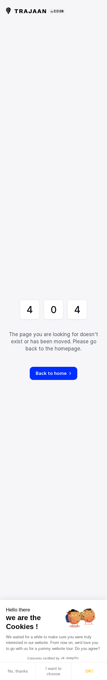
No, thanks (18, 671)
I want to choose (53, 671)
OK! (89, 671)
